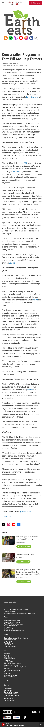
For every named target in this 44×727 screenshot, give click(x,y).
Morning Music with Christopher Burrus (16, 667)
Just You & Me (8, 662)
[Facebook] (31, 38)
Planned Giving (9, 700)
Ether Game (8, 657)
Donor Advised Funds (11, 697)
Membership (8, 690)
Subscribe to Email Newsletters (14, 630)
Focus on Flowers (9, 658)
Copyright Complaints (10, 611)
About (6, 617)
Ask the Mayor (8, 643)
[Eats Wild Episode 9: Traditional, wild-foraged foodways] (8, 540)
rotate (35, 300)
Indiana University (23, 609)
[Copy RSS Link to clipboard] (6, 38)
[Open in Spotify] (11, 38)
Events (6, 681)
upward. (12, 263)
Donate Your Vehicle (10, 694)
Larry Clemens (32, 97)
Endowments (8, 698)
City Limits (7, 644)
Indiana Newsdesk (10, 640)
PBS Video (7, 627)
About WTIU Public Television (13, 624)
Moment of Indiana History (12, 663)
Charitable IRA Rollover (11, 695)
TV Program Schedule (11, 625)
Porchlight (7, 673)
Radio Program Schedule (12, 622)
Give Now (36, 3)
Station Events (9, 629)
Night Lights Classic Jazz (12, 670)
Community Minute (10, 646)
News (6, 634)
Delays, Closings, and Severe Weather (16, 638)
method (30, 390)
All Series (7, 653)
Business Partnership (11, 692)
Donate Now (8, 689)
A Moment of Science (11, 665)
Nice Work (7, 668)
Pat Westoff (17, 171)
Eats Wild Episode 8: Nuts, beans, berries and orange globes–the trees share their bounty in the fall (28, 572)
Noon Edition (8, 641)
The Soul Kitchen (9, 677)
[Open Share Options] (36, 38)
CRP (25, 163)
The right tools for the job (25, 554)
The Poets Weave (9, 672)
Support (6, 685)
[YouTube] (21, 38)
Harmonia (7, 660)
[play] (3, 724)
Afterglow (7, 655)
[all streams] (41, 724)
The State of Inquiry (10, 675)
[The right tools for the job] (8, 557)
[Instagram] (26, 38)
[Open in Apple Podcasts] (16, 38)
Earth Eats (7, 517)
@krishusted (25, 512)
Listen (6, 650)
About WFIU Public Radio (12, 621)
